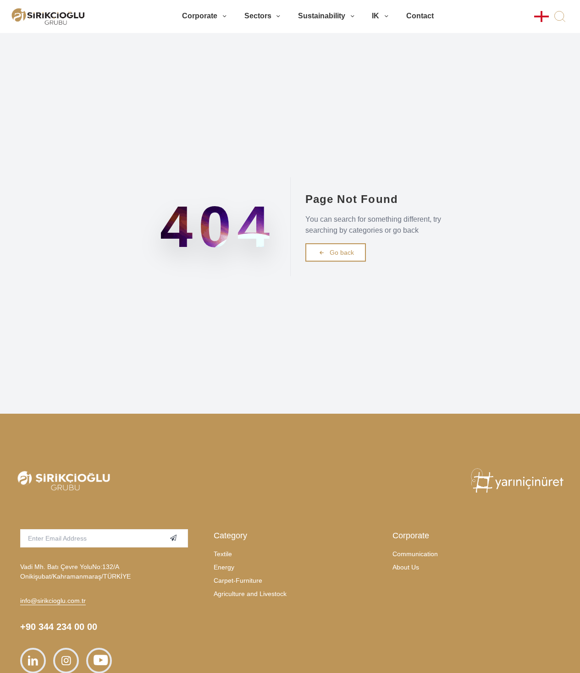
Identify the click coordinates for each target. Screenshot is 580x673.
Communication (415, 554)
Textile (223, 554)
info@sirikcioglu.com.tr (53, 600)
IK (375, 16)
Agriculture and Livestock (250, 593)
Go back (342, 252)
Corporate (199, 16)
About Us (405, 567)
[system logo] (48, 16)
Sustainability (321, 16)
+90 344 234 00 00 (58, 627)
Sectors (257, 16)
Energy (224, 567)
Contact (420, 16)
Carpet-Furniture (238, 580)
